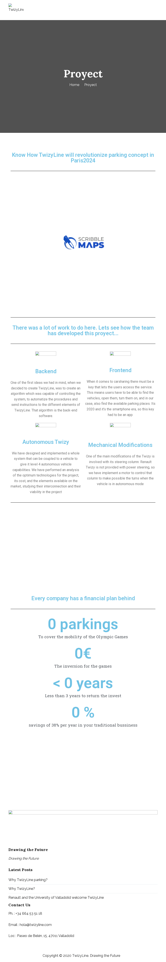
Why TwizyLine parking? (28, 880)
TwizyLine (80, 956)
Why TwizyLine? (21, 889)
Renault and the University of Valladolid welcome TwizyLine (56, 897)
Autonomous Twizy (45, 442)
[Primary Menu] (153, 10)
